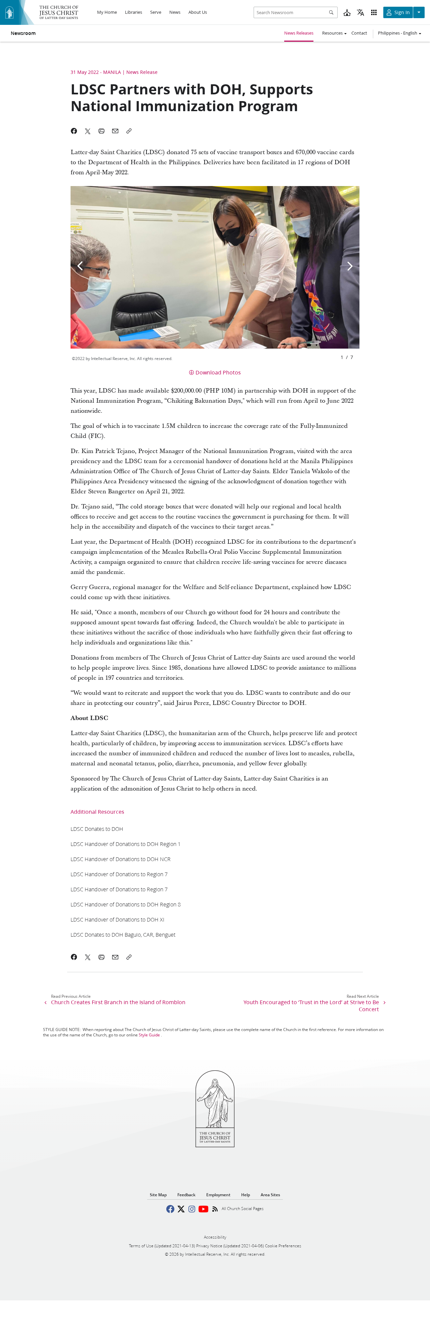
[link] (97, 828)
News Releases (298, 33)
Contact (359, 33)
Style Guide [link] (149, 1035)
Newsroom (23, 33)
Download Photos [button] (218, 372)
